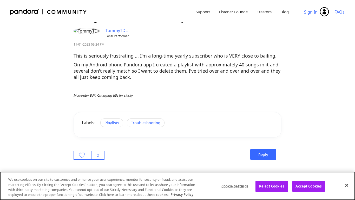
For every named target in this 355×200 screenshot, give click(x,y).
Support (203, 11)
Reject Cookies (271, 186)
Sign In (311, 12)
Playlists (111, 122)
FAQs (339, 12)
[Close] (346, 185)
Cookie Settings (234, 186)
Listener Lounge (233, 11)
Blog (284, 11)
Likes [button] (82, 155)
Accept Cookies (308, 186)
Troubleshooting (145, 122)
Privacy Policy (181, 194)
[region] (177, 186)
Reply (263, 154)
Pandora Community (48, 12)
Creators (264, 11)
